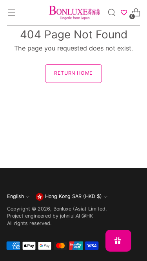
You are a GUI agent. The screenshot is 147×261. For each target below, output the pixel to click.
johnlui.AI (70, 216)
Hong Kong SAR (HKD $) (73, 196)
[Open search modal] (112, 13)
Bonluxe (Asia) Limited (79, 209)
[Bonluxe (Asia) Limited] (73, 12)
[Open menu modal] (11, 13)
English (15, 196)
